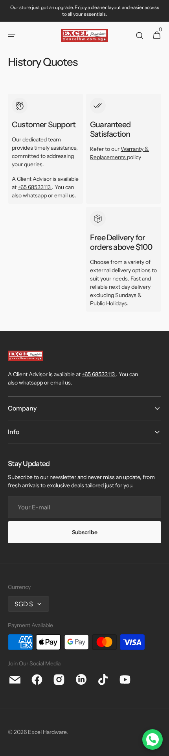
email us (64, 195)
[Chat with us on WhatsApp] (152, 739)
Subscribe (84, 532)
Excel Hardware (47, 732)
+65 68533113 (34, 187)
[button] (11, 35)
